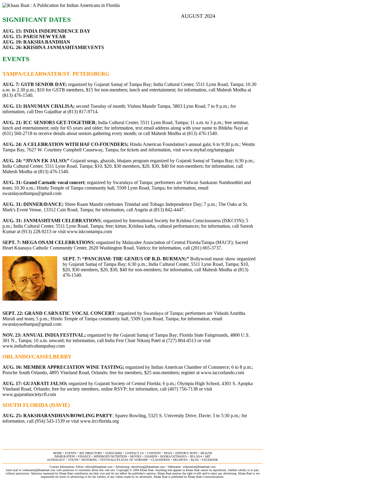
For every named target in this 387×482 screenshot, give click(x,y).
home (57, 453)
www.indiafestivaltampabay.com (33, 345)
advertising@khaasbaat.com (148, 466)
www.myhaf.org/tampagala (208, 149)
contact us (134, 453)
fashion (151, 456)
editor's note (186, 453)
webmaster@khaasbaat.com (199, 466)
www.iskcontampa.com (89, 231)
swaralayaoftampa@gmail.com (31, 193)
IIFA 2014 (196, 456)
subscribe (113, 453)
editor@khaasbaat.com (98, 466)
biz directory (91, 453)
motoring (89, 459)
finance (84, 456)
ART (207, 456)
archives (180, 459)
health (206, 453)
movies (135, 456)
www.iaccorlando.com (222, 372)
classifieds (160, 459)
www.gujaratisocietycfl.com (29, 394)
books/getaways (173, 456)
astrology (56, 459)
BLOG (195, 459)
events (70, 453)
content (154, 453)
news (168, 453)
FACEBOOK (210, 459)
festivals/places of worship (124, 459)
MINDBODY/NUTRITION (110, 456)
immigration (64, 456)
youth (73, 459)
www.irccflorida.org (99, 421)
